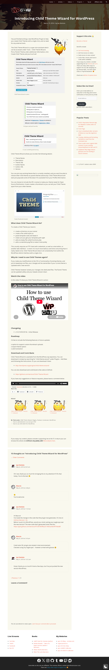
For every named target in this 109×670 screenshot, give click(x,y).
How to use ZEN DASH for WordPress (24, 424)
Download (19, 387)
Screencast (45, 420)
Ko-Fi (95, 64)
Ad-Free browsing (83, 50)
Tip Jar (89, 2)
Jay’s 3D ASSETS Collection (65, 650)
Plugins (34, 420)
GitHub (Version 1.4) (20, 520)
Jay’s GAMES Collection (64, 648)
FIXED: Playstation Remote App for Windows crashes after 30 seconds (87, 124)
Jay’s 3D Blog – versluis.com (66, 641)
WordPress (52, 420)
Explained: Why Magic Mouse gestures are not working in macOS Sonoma (86, 151)
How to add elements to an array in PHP (24, 422)
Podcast (39, 420)
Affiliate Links (98, 2)
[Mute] (61, 383)
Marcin (18, 486)
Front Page (81, 129)
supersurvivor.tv (63, 643)
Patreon (90, 64)
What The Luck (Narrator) (41, 652)
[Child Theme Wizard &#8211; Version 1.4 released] (59, 405)
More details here (49, 441)
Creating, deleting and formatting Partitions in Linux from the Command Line (88, 139)
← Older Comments (17, 457)
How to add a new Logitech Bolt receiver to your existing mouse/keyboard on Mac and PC (87, 145)
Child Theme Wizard (26, 420)
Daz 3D (11, 648)
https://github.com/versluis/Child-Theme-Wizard (31, 374)
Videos (70, 2)
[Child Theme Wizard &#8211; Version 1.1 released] (20, 405)
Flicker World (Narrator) (40, 650)
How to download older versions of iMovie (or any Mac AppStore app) (88, 133)
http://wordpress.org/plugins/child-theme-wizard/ (32, 365)
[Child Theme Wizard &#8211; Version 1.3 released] (39, 405)
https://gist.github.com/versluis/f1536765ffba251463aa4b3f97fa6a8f (37, 526)
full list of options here (90, 75)
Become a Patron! (82, 41)
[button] (105, 666)
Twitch (11, 643)
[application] (39, 383)
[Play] (13, 383)
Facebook (12, 646)
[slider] (65, 383)
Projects (79, 2)
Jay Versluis (20, 465)
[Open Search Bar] (106, 2)
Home (51, 2)
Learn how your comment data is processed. (44, 624)
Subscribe (81, 104)
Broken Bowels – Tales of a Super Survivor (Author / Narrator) (42, 645)
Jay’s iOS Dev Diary (63, 646)
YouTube (12, 641)
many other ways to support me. (56, 667)
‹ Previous (14, 578)
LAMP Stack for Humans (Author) (43, 641)
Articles (60, 2)
